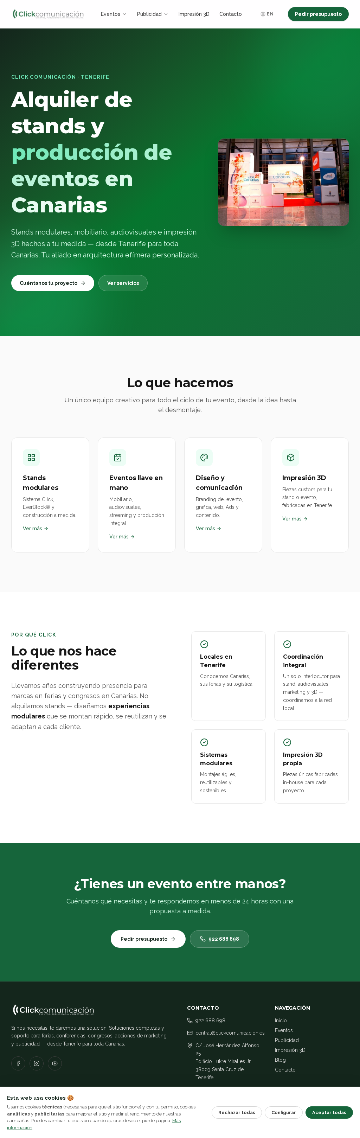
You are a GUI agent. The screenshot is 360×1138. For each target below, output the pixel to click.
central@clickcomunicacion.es (230, 1033)
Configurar (283, 1112)
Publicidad (149, 14)
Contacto (230, 14)
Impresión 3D (194, 14)
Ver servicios (123, 283)
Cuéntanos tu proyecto (48, 283)
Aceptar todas (329, 1112)
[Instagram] (37, 1063)
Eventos (110, 14)
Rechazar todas (236, 1112)
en (270, 14)
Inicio (281, 1020)
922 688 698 (223, 939)
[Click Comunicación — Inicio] (48, 14)
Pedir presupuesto (318, 14)
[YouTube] (55, 1063)
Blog (280, 1060)
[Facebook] (18, 1063)
